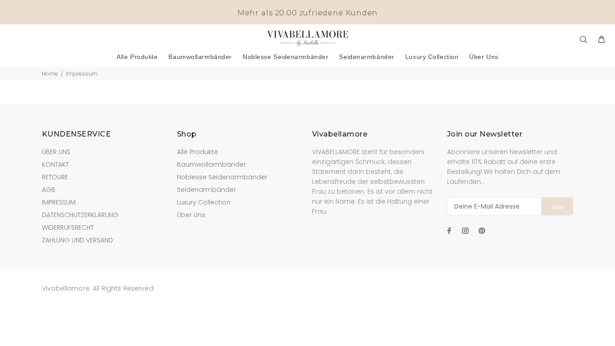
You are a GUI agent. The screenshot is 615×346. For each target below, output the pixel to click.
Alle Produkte (197, 151)
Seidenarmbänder (206, 189)
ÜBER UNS (56, 151)
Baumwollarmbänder (211, 164)
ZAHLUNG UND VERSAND (77, 240)
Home (50, 73)
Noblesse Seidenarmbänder (222, 177)
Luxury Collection (204, 202)
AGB (48, 189)
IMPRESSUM (59, 202)
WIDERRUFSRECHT (68, 227)
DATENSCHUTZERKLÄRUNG (80, 214)
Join (557, 206)
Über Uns (191, 214)
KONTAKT (55, 164)
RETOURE (55, 177)
